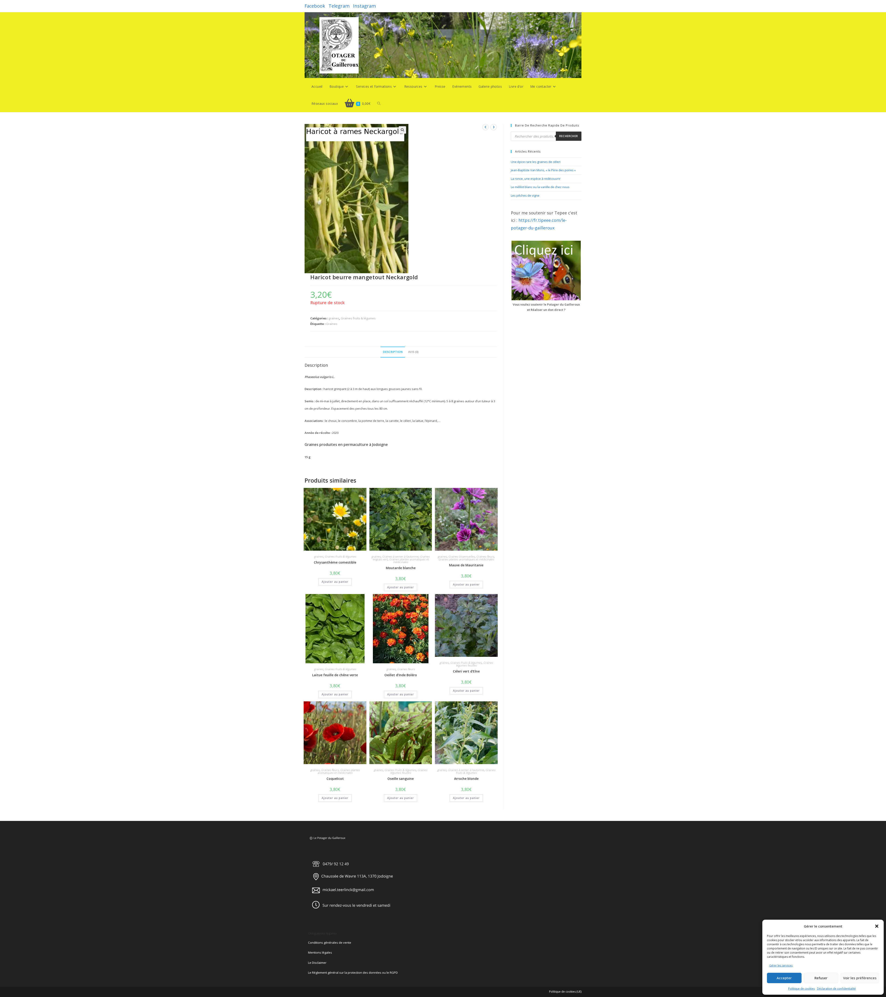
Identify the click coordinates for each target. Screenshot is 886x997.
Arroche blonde (466, 778)
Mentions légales (320, 952)
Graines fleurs (485, 557)
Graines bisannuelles (461, 557)
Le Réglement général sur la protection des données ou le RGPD (353, 972)
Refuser (820, 978)
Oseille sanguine (400, 778)
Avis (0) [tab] (413, 352)
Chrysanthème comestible (335, 562)
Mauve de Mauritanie (466, 565)
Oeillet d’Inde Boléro (400, 675)
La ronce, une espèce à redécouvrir (535, 179)
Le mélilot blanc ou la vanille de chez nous (540, 187)
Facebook (315, 6)
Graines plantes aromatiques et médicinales (409, 560)
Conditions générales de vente (329, 942)
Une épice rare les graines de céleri (535, 162)
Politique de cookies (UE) (565, 992)
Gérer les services (781, 965)
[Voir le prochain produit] (493, 127)
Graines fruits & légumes (358, 318)
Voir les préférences (860, 978)
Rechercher (568, 136)
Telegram (339, 6)
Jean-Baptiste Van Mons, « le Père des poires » (543, 170)
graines (334, 318)
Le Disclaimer (317, 963)
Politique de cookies (801, 989)
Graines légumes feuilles (474, 664)
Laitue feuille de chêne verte (335, 675)
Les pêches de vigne (525, 195)
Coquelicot (335, 778)
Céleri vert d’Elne (466, 671)
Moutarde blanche (401, 568)
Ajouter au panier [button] (335, 582)
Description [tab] (393, 352)
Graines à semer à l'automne (400, 557)
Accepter (784, 978)
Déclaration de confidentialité (836, 989)
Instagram (364, 6)
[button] (876, 926)
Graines (331, 324)
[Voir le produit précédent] (485, 127)
